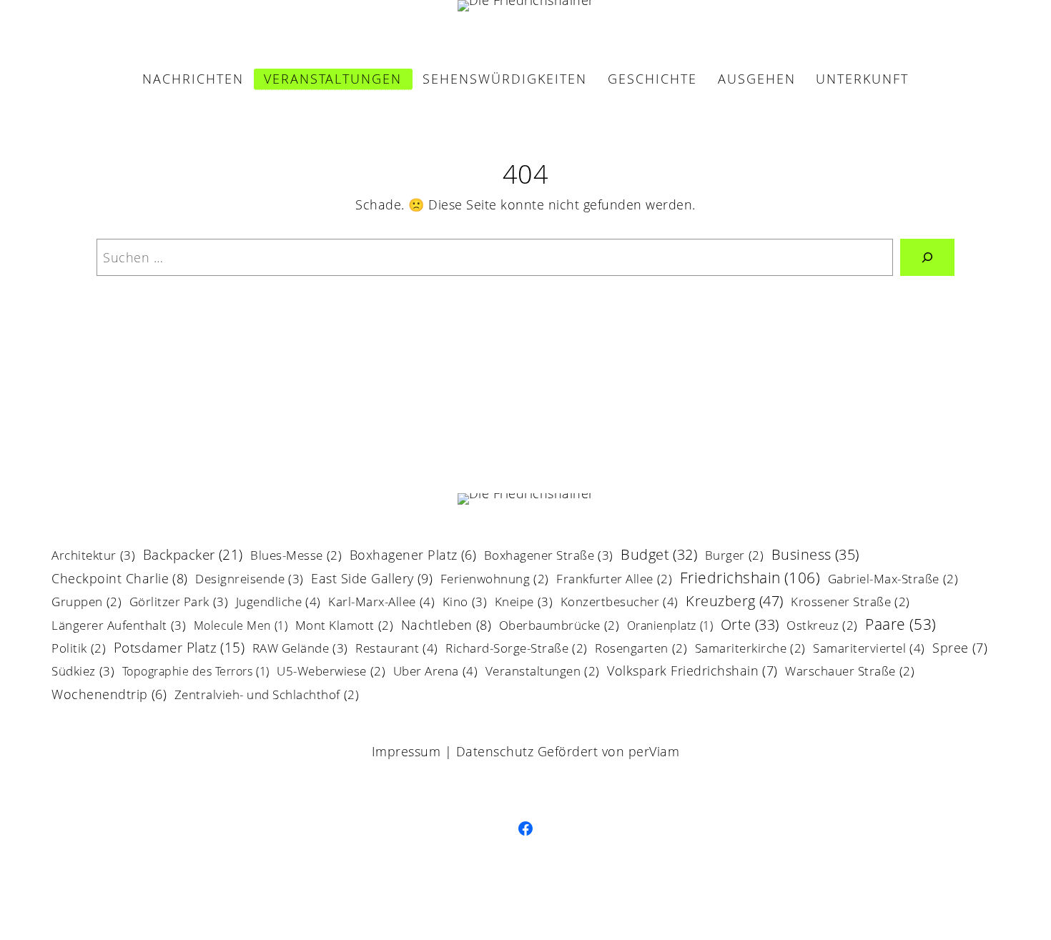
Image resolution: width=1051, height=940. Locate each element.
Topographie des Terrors (196, 672)
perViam (654, 751)
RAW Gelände (300, 649)
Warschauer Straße (849, 672)
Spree (959, 648)
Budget (659, 556)
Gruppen (86, 603)
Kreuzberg (735, 601)
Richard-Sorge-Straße (516, 649)
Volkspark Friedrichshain (692, 671)
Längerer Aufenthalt (118, 626)
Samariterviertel (869, 649)
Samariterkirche (750, 649)
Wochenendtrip (109, 695)
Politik (78, 649)
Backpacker (193, 556)
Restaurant (396, 649)
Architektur (93, 556)
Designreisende (249, 580)
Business (815, 556)
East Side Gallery (372, 579)
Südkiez (82, 672)
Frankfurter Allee (614, 580)
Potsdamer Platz (179, 649)
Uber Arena (435, 672)
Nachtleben (446, 625)
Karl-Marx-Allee (381, 602)
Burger (734, 556)
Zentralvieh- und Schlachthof (267, 696)
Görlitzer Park (179, 602)
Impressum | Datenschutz (453, 751)
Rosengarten (641, 649)
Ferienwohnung (494, 580)
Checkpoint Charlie (119, 579)
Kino (465, 602)
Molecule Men (241, 626)
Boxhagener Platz (413, 556)
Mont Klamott (344, 626)
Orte (750, 626)
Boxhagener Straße (548, 556)
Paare (901, 625)
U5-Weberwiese (331, 672)
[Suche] (927, 257)
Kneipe (524, 602)
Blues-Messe (296, 556)
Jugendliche (278, 602)
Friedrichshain (750, 579)
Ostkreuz (822, 626)
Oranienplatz (670, 626)
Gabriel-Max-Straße (893, 580)
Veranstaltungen (542, 672)
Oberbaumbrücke (559, 626)
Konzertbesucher (620, 602)
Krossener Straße (850, 603)
